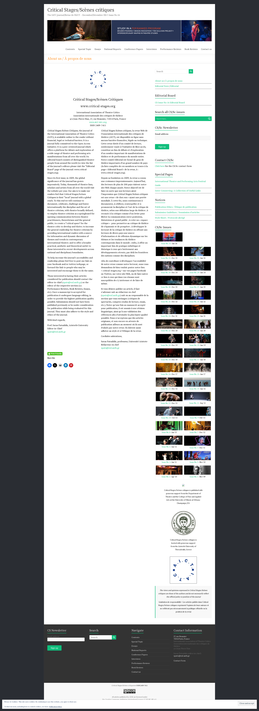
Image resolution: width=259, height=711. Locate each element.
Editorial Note (162, 86)
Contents (70, 49)
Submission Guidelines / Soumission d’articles (177, 212)
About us (159, 80)
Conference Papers (133, 49)
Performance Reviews (170, 49)
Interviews (151, 49)
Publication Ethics (55, 707)
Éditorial (174, 86)
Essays (98, 49)
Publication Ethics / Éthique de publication (176, 206)
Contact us (206, 49)
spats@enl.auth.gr (72, 282)
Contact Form (179, 660)
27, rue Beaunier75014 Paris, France (182, 637)
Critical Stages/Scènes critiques (80, 10)
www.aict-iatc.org (98, 122)
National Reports (112, 49)
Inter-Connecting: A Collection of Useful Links (178, 190)
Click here (160, 166)
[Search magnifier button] (209, 118)
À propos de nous (173, 80)
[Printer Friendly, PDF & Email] (54, 353)
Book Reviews (191, 49)
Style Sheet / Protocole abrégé (170, 217)
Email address (161, 133)
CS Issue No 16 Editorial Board (170, 102)
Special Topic (84, 49)
